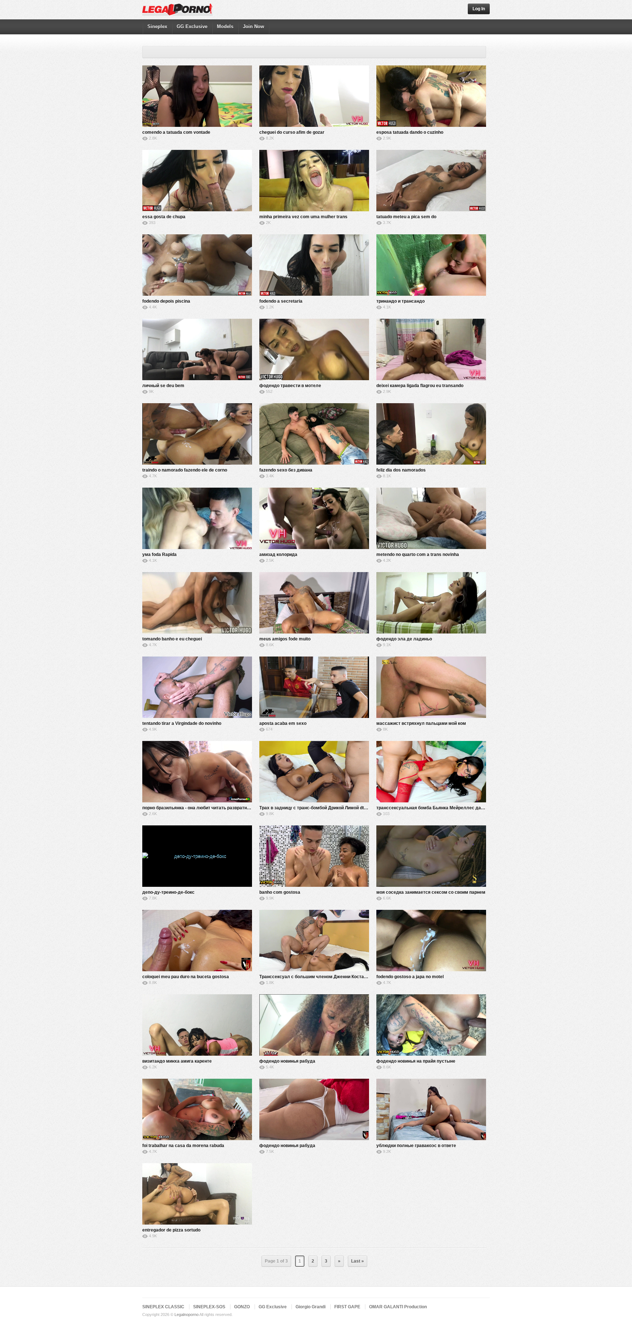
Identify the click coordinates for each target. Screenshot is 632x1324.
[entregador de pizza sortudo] (197, 1194)
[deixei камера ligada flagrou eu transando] (431, 349)
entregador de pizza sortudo (171, 1230)
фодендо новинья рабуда (287, 1061)
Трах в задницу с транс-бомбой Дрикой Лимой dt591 (315, 807)
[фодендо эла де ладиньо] (431, 603)
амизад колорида (278, 554)
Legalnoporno (186, 1314)
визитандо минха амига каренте (177, 1061)
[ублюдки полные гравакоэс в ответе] (431, 1109)
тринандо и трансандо (400, 301)
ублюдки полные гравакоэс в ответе (416, 1145)
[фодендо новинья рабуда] (314, 1025)
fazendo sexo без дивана (285, 470)
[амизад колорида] (314, 518)
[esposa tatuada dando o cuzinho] (431, 96)
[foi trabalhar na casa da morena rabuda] (197, 1109)
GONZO (242, 1306)
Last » (357, 1261)
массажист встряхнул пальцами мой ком (421, 723)
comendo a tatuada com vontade (176, 132)
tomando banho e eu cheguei (172, 639)
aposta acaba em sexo (282, 723)
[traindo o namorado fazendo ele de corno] (197, 434)
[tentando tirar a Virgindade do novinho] (197, 687)
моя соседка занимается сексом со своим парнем (430, 892)
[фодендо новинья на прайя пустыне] (431, 1025)
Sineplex (157, 26)
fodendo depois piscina (166, 301)
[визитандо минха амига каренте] (197, 1025)
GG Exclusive (192, 26)
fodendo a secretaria (280, 301)
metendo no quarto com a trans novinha (417, 554)
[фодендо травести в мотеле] (314, 349)
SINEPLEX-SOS (209, 1306)
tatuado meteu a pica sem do (406, 216)
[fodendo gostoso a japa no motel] (431, 940)
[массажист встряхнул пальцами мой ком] (431, 687)
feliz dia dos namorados (401, 470)
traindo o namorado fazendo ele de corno (184, 470)
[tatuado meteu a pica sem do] (431, 180)
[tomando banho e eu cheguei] (197, 603)
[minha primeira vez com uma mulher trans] (314, 180)
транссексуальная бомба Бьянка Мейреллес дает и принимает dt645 (451, 807)
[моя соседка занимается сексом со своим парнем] (431, 856)
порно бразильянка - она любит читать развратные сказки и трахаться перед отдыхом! (237, 807)
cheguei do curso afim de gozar (291, 132)
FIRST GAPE (347, 1306)
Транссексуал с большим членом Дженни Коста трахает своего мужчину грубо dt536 (351, 976)
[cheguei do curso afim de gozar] (314, 96)
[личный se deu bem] (197, 349)
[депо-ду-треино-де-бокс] (197, 856)
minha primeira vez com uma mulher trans (303, 216)
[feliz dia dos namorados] (431, 434)
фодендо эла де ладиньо (404, 639)
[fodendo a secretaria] (314, 265)
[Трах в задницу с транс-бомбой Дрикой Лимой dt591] (314, 771)
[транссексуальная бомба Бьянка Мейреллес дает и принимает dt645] (431, 771)
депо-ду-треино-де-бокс (168, 892)
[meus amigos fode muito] (314, 603)
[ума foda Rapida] (197, 518)
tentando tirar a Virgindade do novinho (181, 723)
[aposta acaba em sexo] (314, 687)
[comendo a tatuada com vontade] (197, 96)
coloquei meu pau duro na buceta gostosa (185, 976)
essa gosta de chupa (163, 216)
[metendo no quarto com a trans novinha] (431, 518)
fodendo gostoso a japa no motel (410, 976)
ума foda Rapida (159, 554)
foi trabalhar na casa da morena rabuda (183, 1145)
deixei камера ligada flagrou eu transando (419, 385)
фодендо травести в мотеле (290, 385)
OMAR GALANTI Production (398, 1306)
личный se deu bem (163, 385)
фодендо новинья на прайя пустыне (415, 1061)
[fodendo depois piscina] (197, 265)
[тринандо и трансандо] (431, 265)
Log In (479, 8)
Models (225, 26)
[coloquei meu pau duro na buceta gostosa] (197, 940)
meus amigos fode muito (285, 639)
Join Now (253, 26)
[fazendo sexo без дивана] (314, 434)
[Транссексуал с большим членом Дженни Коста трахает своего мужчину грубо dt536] (314, 940)
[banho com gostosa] (314, 856)
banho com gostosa (279, 892)
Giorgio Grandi (311, 1306)
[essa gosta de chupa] (197, 180)
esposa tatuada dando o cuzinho (409, 132)
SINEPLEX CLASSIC (163, 1306)
